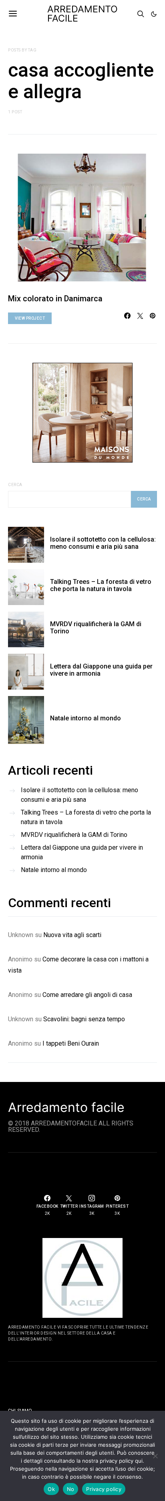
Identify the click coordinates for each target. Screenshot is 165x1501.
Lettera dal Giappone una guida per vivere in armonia (101, 669)
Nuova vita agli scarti (72, 935)
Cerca (15, 485)
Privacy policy (103, 1489)
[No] (155, 1456)
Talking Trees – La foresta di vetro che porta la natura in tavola (100, 585)
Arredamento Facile (82, 14)
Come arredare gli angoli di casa (87, 995)
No (70, 1489)
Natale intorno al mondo (85, 718)
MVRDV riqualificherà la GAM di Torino (95, 627)
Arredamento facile (66, 1107)
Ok (51, 1489)
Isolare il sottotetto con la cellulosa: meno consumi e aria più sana (103, 543)
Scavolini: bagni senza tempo (84, 1019)
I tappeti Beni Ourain (70, 1043)
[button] (154, 14)
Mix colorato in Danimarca (55, 298)
